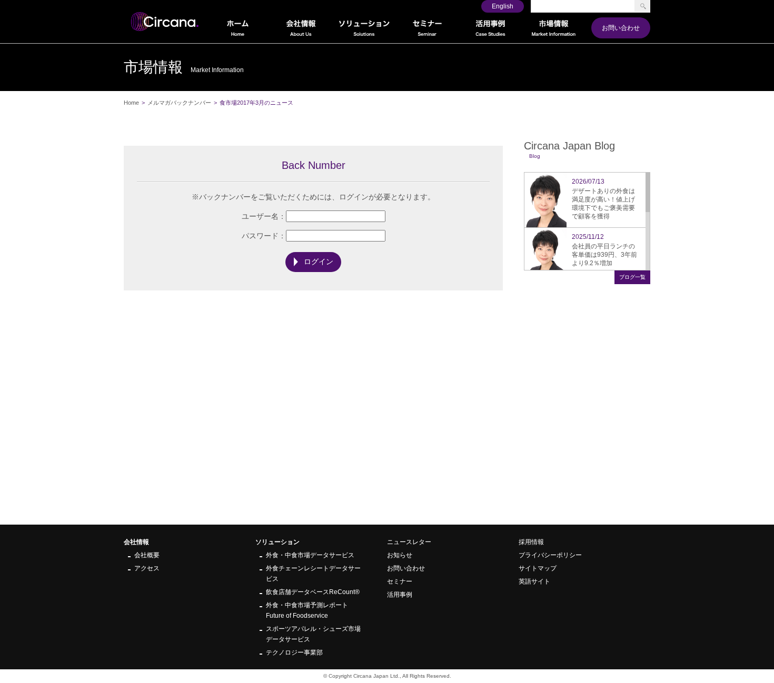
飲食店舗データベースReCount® (313, 592)
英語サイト (534, 581)
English (502, 6)
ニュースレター (409, 542)
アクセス (147, 568)
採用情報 (531, 542)
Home (131, 102)
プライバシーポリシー (550, 555)
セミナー (399, 581)
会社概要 (147, 555)
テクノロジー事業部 (294, 652)
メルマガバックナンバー (179, 102)
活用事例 (399, 594)
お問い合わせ (621, 28)
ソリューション (277, 542)
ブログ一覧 (632, 277)
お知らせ (399, 555)
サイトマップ (538, 568)
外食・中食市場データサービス (310, 555)
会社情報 (136, 542)
